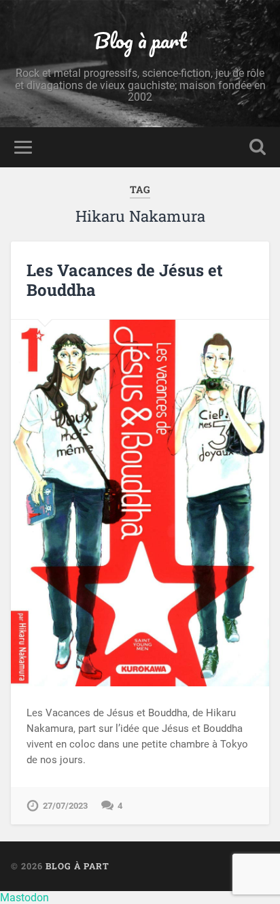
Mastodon (24, 897)
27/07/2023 (65, 806)
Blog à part (140, 40)
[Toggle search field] (257, 147)
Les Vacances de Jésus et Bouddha (125, 280)
